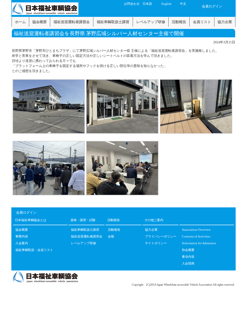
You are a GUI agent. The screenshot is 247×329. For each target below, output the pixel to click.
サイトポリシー (156, 243)
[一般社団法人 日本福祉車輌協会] (45, 8)
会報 (111, 236)
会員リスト (202, 22)
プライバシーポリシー (160, 236)
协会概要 (188, 250)
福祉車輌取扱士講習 (113, 22)
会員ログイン (212, 6)
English (166, 4)
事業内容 (21, 236)
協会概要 (39, 22)
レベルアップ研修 (150, 22)
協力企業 (225, 22)
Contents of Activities (196, 236)
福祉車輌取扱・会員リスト (34, 250)
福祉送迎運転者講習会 (72, 22)
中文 (183, 4)
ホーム (20, 22)
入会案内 (21, 243)
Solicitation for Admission (199, 243)
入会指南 (188, 263)
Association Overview (196, 229)
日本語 (147, 4)
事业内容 (188, 256)
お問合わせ (132, 4)
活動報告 (179, 22)
